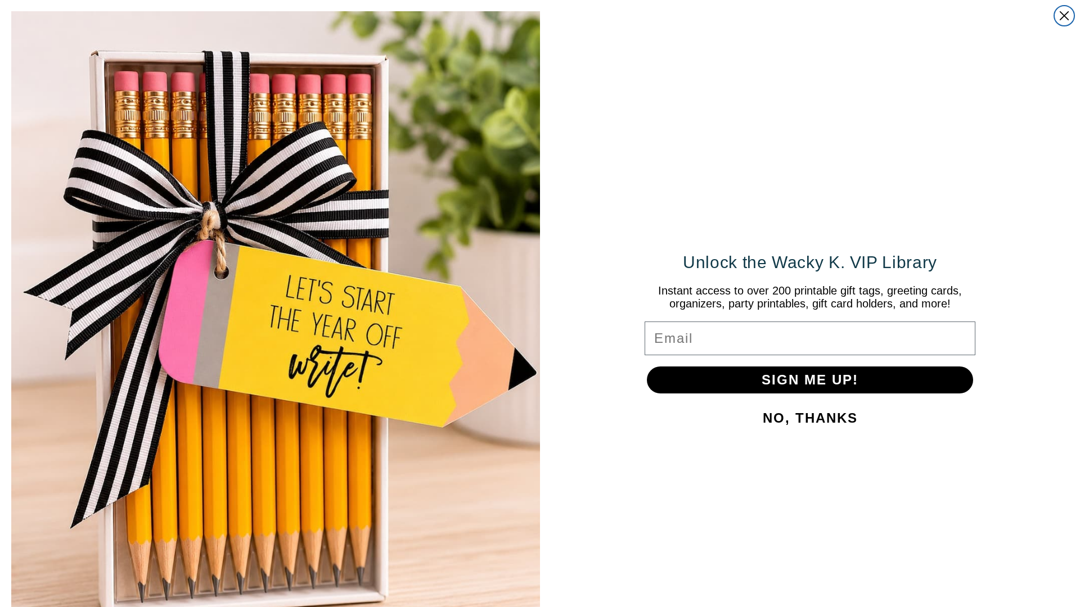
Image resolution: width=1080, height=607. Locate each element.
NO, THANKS (624, 421)
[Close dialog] (693, 171)
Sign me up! (624, 383)
